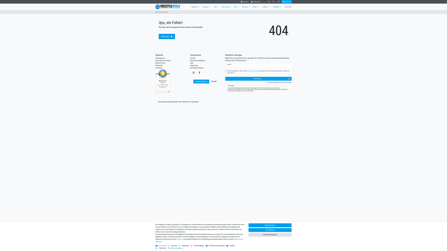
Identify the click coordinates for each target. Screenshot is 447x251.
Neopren (245, 7)
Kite (235, 7)
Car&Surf (194, 7)
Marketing (185, 246)
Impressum (194, 65)
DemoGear (288, 7)
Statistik (174, 246)
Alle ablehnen (270, 230)
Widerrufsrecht (160, 63)
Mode (255, 7)
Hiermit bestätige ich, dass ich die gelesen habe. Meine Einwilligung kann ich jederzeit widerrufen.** (258, 72)
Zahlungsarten (160, 58)
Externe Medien (199, 246)
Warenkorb (159, 65)
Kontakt (193, 58)
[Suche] (273, 2)
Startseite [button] (165, 36)
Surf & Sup (225, 7)
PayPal (232, 246)
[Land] (264, 2)
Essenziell (162, 246)
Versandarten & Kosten (163, 60)
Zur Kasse (158, 68)
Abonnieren (257, 79)
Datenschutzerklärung (197, 60)
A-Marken (276, 7)
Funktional (162, 248)
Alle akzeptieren (270, 225)
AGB (191, 63)
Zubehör (265, 7)
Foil (215, 7)
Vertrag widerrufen (201, 81)
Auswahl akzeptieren (270, 235)
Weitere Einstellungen (175, 248)
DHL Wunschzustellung (217, 246)
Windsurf (206, 7)
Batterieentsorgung (196, 68)
